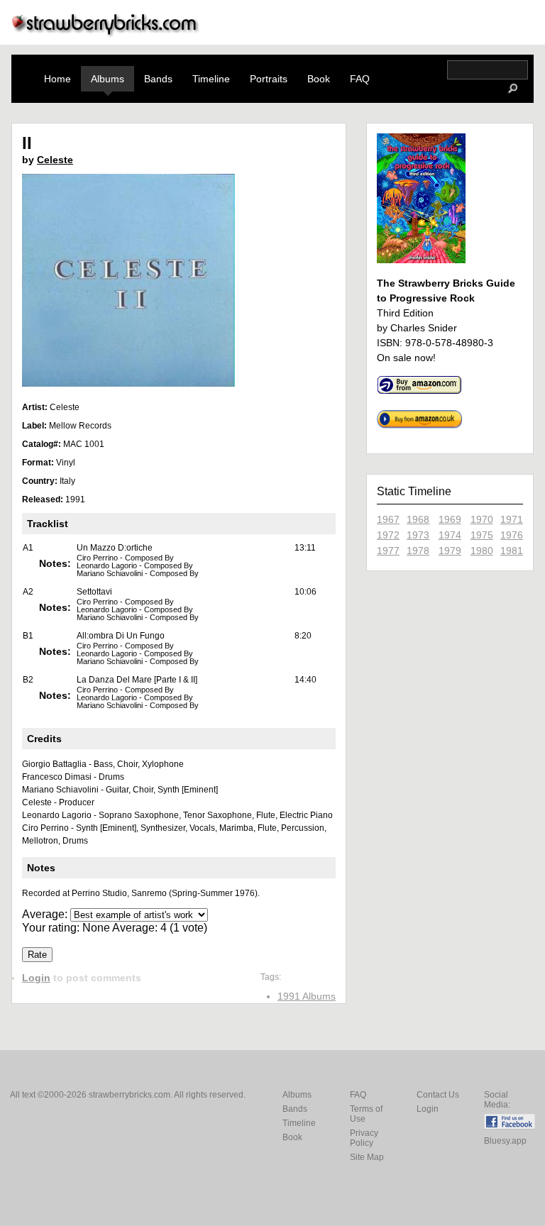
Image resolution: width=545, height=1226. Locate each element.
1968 (418, 519)
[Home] (105, 33)
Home (57, 78)
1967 (388, 519)
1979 (450, 550)
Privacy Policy (364, 1138)
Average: (46, 914)
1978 (418, 550)
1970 (481, 519)
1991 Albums (306, 996)
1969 (450, 519)
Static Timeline (414, 491)
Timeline (211, 78)
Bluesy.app (505, 1141)
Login (36, 977)
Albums (107, 78)
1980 (481, 550)
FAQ (360, 78)
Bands (158, 78)
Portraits (268, 78)
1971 (511, 519)
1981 (511, 550)
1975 (481, 535)
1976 (511, 535)
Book (318, 78)
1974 (450, 535)
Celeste (55, 159)
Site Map (367, 1157)
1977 (388, 550)
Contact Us (438, 1095)
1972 (388, 535)
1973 (418, 535)
